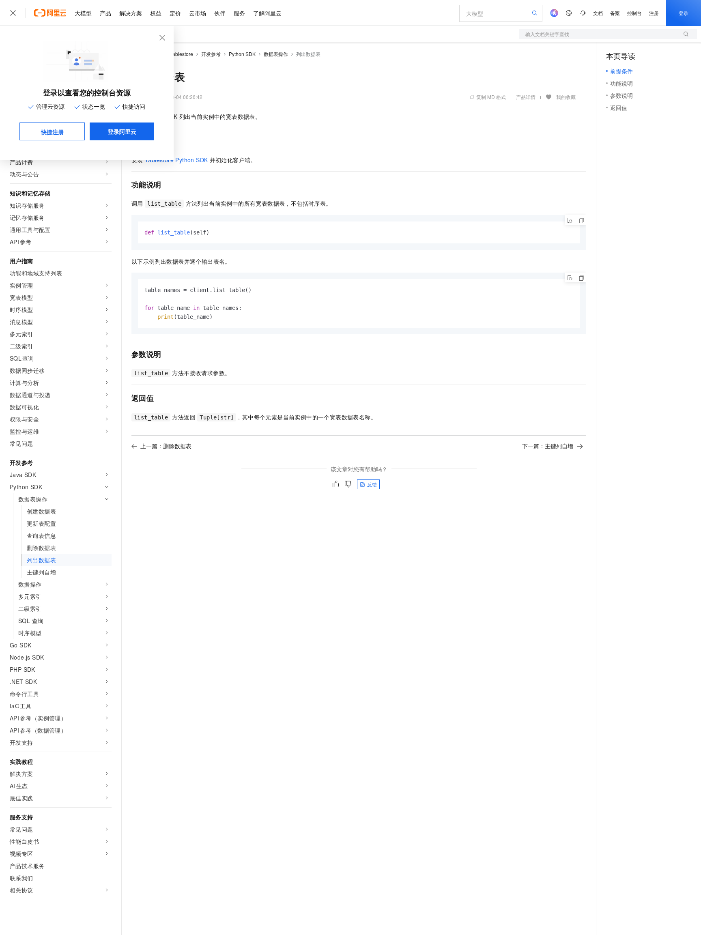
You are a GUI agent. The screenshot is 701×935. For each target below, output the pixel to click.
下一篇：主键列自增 (547, 446)
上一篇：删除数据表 (165, 446)
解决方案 (130, 13)
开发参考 (211, 53)
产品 (105, 13)
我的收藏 (566, 96)
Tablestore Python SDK (176, 160)
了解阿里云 (267, 13)
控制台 (634, 12)
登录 (683, 12)
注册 (654, 12)
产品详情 (525, 96)
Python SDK (242, 53)
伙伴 (220, 13)
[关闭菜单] (13, 13)
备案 (615, 12)
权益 (155, 13)
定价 (175, 13)
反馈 (372, 484)
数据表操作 (276, 53)
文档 (598, 12)
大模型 (83, 13)
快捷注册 (52, 132)
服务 (239, 13)
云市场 (197, 13)
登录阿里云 (122, 131)
